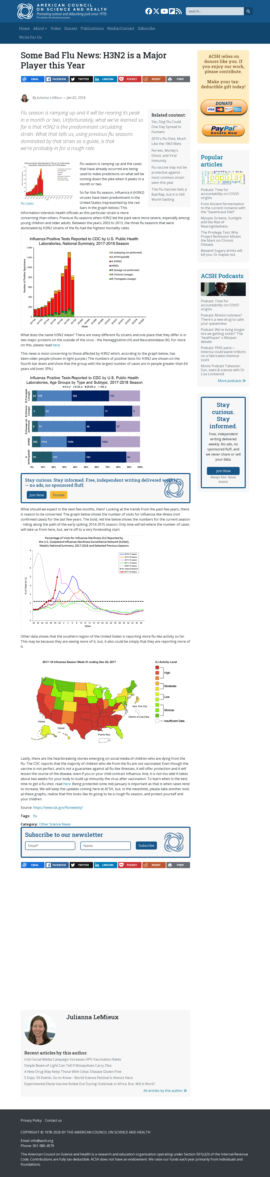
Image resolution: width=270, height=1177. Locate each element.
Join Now (37, 495)
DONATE (224, 103)
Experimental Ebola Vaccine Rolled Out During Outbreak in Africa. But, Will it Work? (89, 1084)
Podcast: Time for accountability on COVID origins (220, 193)
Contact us (53, 1120)
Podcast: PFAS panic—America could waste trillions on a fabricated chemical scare (223, 353)
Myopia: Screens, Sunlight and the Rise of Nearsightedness (221, 222)
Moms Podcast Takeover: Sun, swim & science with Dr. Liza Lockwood (223, 370)
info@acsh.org (42, 1140)
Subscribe (146, 28)
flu (35, 816)
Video (55, 28)
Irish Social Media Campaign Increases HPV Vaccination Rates (72, 1059)
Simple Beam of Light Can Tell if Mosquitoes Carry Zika (67, 1065)
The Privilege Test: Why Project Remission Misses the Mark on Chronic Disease (221, 238)
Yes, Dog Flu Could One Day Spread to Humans (166, 126)
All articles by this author (163, 1090)
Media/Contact (120, 28)
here (56, 345)
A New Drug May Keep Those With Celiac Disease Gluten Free (73, 1071)
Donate (70, 28)
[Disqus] (105, 929)
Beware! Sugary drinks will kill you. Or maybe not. (221, 252)
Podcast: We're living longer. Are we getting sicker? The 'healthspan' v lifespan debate (223, 335)
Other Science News (55, 824)
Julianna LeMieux (49, 97)
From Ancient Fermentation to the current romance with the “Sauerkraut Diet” (223, 208)
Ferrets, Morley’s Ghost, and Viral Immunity (164, 155)
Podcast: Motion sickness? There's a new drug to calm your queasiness (222, 319)
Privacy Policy (31, 1120)
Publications (92, 28)
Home (24, 28)
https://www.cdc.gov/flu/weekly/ (58, 807)
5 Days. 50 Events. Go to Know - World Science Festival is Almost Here (78, 1077)
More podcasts (230, 380)
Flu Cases (27, 203)
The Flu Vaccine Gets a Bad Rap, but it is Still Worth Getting (169, 194)
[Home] (64, 11)
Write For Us (30, 37)
